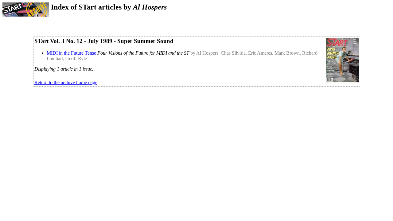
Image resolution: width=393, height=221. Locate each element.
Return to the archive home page (65, 82)
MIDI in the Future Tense (71, 53)
